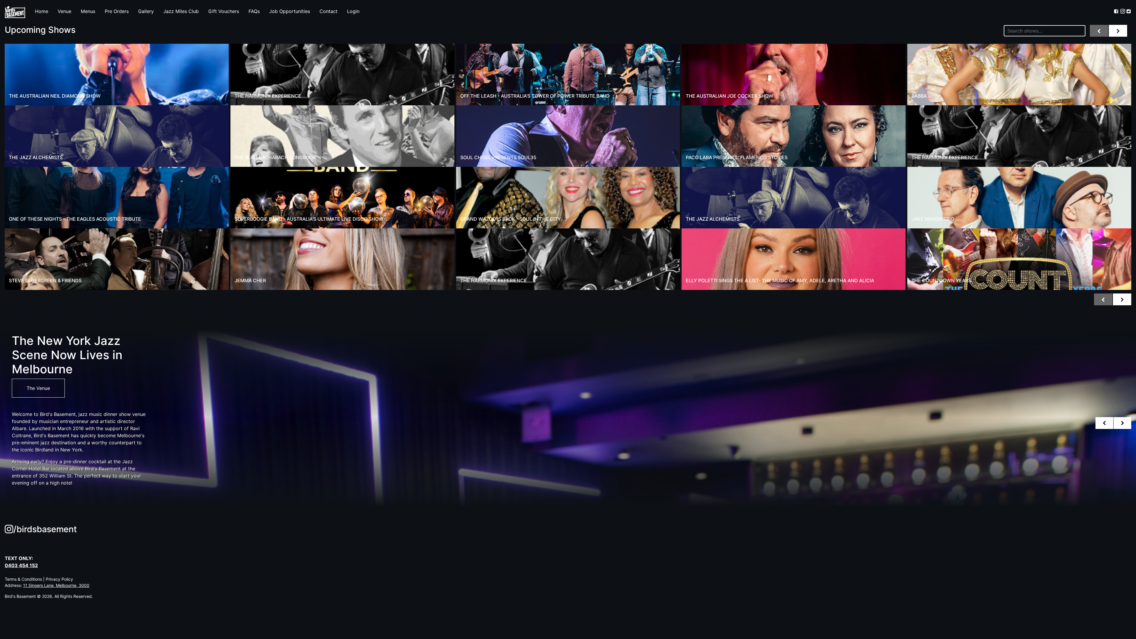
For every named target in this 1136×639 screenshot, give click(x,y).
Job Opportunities (289, 11)
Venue (64, 11)
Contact (329, 11)
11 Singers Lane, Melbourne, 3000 (56, 585)
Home (41, 11)
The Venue (38, 388)
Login (353, 11)
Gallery (146, 11)
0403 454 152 (21, 565)
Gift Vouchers (223, 11)
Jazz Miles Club (181, 11)
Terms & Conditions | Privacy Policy (39, 579)
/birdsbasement (45, 529)
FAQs (254, 11)
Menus (88, 11)
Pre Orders (117, 11)
